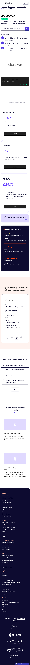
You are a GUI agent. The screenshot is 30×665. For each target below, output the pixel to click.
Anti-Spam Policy (6, 587)
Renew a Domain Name (7, 560)
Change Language (15, 657)
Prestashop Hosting (7, 507)
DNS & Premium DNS (7, 516)
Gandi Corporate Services (8, 522)
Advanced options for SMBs (9, 529)
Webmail (4, 531)
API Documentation (6, 549)
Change (26, 219)
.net (13, 81)
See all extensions (22, 84)
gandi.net (4, 6)
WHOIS (3, 536)
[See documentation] (9, 234)
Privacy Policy (5, 589)
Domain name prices (21, 6)
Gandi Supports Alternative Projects (11, 602)
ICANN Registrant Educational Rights (11, 582)
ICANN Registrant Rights (8, 580)
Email (3, 511)
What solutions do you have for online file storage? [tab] (15, 381)
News (3, 609)
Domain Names (11, 6)
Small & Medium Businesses (8, 527)
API (2, 534)
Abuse (3, 573)
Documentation (5, 547)
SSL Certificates (6, 514)
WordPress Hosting (6, 502)
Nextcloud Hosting (6, 505)
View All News (15, 413)
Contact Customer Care (8, 542)
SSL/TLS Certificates (7, 567)
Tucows (7, 312)
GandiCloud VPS (6, 509)
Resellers (4, 524)
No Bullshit (4, 607)
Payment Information (7, 584)
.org (4, 81)
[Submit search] (27, 29)
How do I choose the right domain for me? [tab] (15, 370)
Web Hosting (5, 500)
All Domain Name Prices (7, 498)
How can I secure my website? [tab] (14, 376)
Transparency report (7, 593)
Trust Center (5, 604)
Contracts (4, 577)
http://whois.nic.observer (12, 322)
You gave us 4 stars (15, 643)
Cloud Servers (5, 564)
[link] (7, 641)
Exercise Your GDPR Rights (8, 591)
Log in (26, 3)
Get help (15, 389)
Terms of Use (5, 575)
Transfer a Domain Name (8, 558)
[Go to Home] (8, 3)
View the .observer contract (13, 327)
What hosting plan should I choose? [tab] (16, 365)
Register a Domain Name (8, 555)
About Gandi (5, 600)
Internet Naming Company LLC (14, 307)
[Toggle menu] (2, 3)
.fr (8, 81)
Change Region (14, 655)
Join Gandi (4, 611)
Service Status (5, 544)
